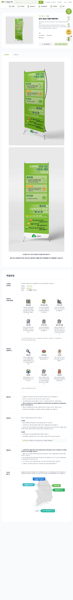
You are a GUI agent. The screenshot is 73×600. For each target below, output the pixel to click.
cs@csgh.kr (29, 288)
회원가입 (70, 2)
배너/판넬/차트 (42, 16)
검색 (41, 2)
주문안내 (15, 54)
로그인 (65, 2)
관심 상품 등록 (47, 44)
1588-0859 (29, 286)
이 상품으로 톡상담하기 (62, 44)
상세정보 (6, 54)
